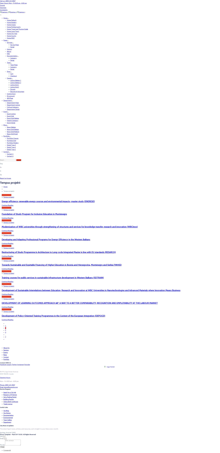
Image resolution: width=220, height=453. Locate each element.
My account (11, 96)
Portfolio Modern (12, 143)
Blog (5, 125)
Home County (11, 36)
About (9, 52)
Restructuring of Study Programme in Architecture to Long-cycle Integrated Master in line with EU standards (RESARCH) (59, 252)
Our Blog (6, 411)
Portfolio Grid (11, 141)
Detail (12, 47)
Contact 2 (10, 156)
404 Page (10, 98)
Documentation (12, 56)
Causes (9, 78)
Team (8, 63)
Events (5, 352)
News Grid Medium (13, 132)
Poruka (2, 445)
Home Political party (14, 27)
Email (2, 439)
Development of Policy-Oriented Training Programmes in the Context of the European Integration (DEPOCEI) (53, 315)
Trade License (7, 404)
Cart (11, 74)
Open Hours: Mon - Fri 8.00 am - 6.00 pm (13, 3)
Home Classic (11, 25)
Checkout (13, 76)
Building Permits (8, 399)
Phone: (7, 385)
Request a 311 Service (10, 395)
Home (5, 18)
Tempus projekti (8, 197)
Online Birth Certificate (10, 402)
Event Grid (10, 116)
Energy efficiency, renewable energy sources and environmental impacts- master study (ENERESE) (48, 201)
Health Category (12, 121)
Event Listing (11, 114)
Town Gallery (7, 420)
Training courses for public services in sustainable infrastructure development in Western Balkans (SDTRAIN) (53, 277)
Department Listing (13, 105)
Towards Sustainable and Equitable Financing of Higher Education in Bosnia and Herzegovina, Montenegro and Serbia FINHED (62, 264)
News (5, 355)
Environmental (8, 418)
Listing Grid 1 (14, 85)
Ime (1, 436)
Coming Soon (11, 94)
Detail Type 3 (11, 145)
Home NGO (11, 38)
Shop (8, 72)
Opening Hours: (5, 378)
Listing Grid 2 (14, 87)
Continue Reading (7, 205)
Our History (7, 413)
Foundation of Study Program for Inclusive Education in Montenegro (34, 214)
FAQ (8, 54)
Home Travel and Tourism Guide (17, 29)
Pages (5, 40)
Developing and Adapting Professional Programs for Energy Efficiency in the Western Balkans (46, 239)
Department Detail (13, 109)
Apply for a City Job (9, 392)
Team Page (14, 65)
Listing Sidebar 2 (15, 83)
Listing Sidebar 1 (15, 81)
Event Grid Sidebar (13, 118)
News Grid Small (12, 134)
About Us (6, 348)
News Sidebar (11, 127)
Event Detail (11, 123)
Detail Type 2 (11, 147)
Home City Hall (12, 34)
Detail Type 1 (11, 150)
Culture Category (13, 107)
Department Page (13, 103)
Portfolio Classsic (12, 138)
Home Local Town (13, 31)
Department (7, 101)
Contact (6, 152)
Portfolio (6, 136)
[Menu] (8, 18)
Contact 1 (10, 154)
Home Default (11, 20)
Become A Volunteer (17, 92)
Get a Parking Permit (9, 397)
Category (13, 58)
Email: (9, 387)
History (9, 49)
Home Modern (11, 23)
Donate (12, 89)
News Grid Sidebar (13, 130)
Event (5, 112)
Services (9, 43)
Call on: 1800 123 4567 (7, 1)
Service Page (14, 45)
